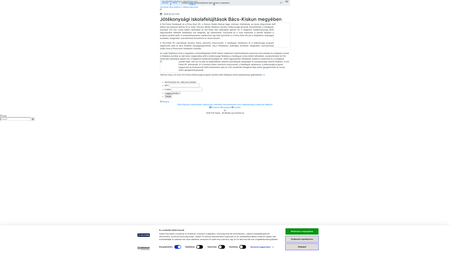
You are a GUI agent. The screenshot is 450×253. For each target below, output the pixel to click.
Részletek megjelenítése (260, 247)
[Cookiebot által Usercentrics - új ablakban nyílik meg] (143, 248)
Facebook (215, 107)
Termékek (166, 1)
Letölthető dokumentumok (225, 104)
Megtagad (302, 247)
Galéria (177, 1)
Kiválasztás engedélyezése (302, 239)
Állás (179, 104)
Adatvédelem (196, 104)
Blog (172, 1)
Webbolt (269, 104)
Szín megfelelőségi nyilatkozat (251, 104)
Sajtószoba (208, 104)
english (192, 4)
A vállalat (185, 1)
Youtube (237, 107)
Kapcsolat (193, 1)
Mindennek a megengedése (302, 231)
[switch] (199, 247)
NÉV (167, 85)
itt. (264, 75)
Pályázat (186, 104)
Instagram (226, 107)
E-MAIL (168, 89)
